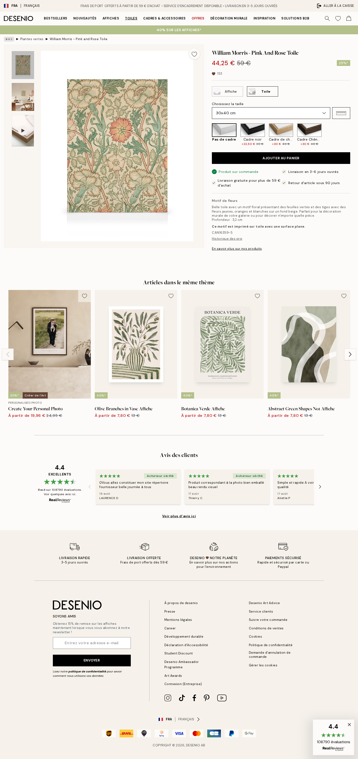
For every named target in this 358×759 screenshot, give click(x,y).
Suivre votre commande (268, 620)
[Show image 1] (23, 65)
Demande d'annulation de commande (270, 655)
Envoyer (92, 660)
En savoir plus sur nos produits (237, 249)
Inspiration (265, 18)
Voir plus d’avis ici (179, 516)
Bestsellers (55, 18)
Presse (169, 611)
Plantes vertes (32, 39)
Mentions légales (178, 620)
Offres (198, 18)
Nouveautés (85, 18)
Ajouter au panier (281, 158)
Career (170, 628)
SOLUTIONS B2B (295, 18)
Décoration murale (229, 18)
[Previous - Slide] (208, 134)
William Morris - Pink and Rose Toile (79, 39)
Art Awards (173, 676)
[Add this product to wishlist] (194, 54)
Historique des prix (227, 239)
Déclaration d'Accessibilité (186, 645)
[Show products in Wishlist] (338, 18)
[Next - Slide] (354, 134)
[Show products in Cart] (348, 18)
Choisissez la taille (228, 104)
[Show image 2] (23, 97)
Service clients (261, 611)
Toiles (131, 18)
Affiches (111, 18)
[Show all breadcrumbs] (9, 39)
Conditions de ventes (266, 628)
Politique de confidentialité (271, 645)
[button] (341, 113)
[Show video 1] (23, 131)
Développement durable (184, 636)
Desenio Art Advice (264, 603)
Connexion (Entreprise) (183, 684)
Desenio (193, 745)
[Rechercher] (327, 18)
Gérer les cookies (263, 665)
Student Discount (178, 653)
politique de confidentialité (87, 671)
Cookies (255, 636)
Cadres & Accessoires (164, 18)
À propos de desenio (181, 603)
